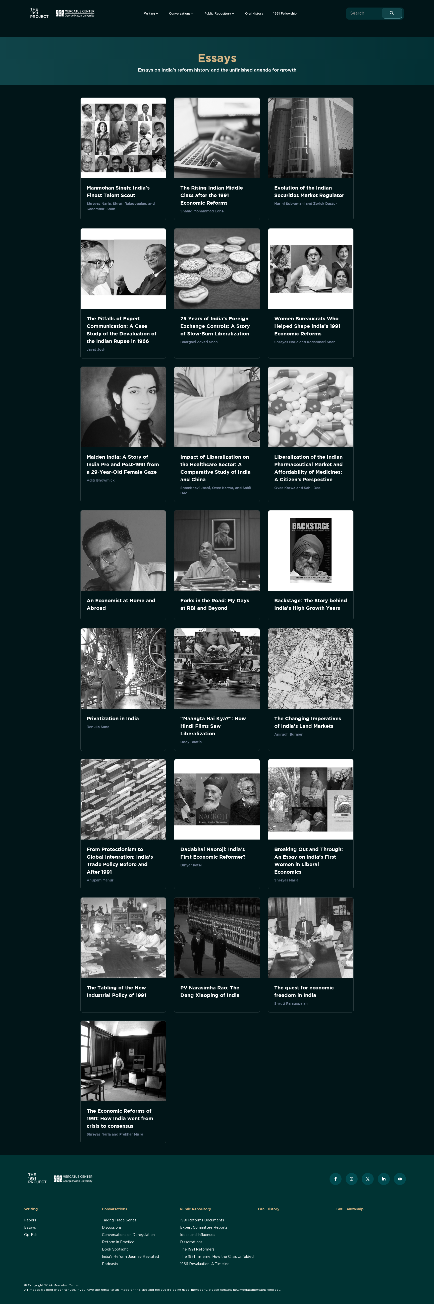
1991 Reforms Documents (202, 1220)
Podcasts (110, 1264)
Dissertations (191, 1242)
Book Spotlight (115, 1249)
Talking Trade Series (119, 1220)
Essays (30, 1227)
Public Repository (195, 1209)
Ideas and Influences (197, 1235)
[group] (151, 13)
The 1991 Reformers (197, 1249)
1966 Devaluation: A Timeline (205, 1264)
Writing (31, 1209)
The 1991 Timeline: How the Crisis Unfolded (217, 1257)
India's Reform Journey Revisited (130, 1257)
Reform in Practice (118, 1242)
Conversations (114, 1209)
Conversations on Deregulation (128, 1235)
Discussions (112, 1227)
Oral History (268, 1209)
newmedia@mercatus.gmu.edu (256, 1289)
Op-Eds (30, 1235)
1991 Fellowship (349, 1209)
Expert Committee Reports (204, 1227)
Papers (30, 1220)
